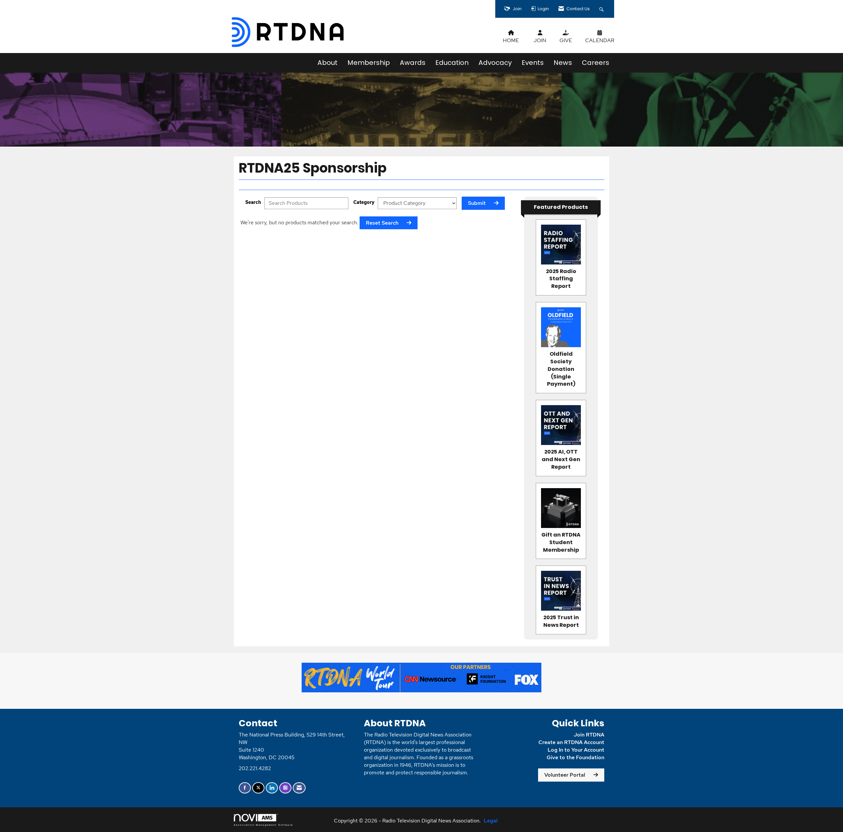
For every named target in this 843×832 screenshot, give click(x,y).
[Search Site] (602, 8)
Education (452, 62)
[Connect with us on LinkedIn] (272, 788)
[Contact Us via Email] (299, 788)
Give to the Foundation (575, 757)
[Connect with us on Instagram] (285, 788)
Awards (412, 62)
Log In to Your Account (576, 749)
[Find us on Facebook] (245, 788)
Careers (595, 62)
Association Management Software (263, 824)
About (327, 62)
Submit (477, 203)
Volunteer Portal (564, 774)
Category (363, 202)
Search (253, 202)
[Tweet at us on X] (258, 788)
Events (533, 62)
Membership (368, 62)
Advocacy (495, 62)
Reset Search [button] (382, 222)
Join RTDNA (589, 734)
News (563, 62)
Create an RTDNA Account (571, 742)
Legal (491, 820)
